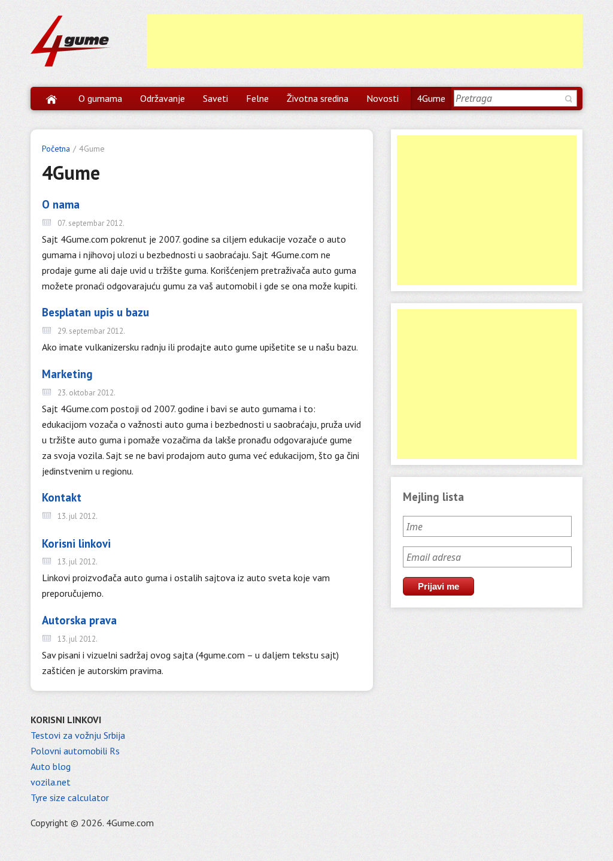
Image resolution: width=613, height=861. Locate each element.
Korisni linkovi (76, 543)
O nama (61, 204)
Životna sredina (317, 98)
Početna (56, 148)
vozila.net (51, 782)
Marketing (67, 374)
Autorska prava (79, 620)
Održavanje (162, 98)
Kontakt (61, 497)
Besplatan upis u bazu (95, 312)
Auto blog (51, 766)
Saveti (215, 98)
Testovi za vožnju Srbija (78, 735)
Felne (257, 98)
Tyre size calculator (70, 797)
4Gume (431, 98)
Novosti (382, 98)
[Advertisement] (364, 41)
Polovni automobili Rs (75, 751)
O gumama (100, 98)
